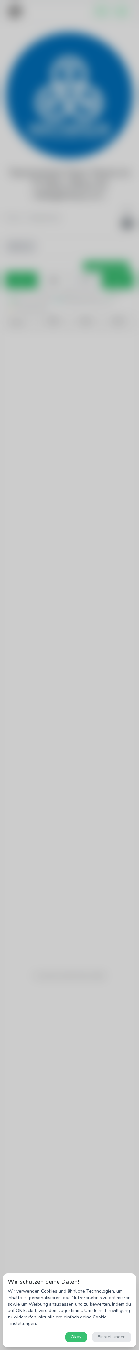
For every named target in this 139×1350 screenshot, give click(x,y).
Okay (76, 1337)
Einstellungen (112, 1337)
